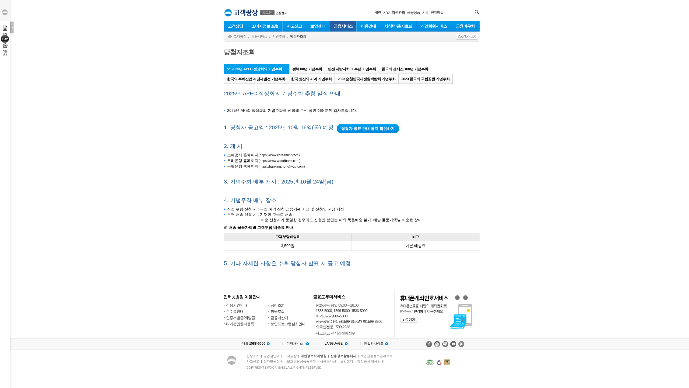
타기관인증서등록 (240, 324)
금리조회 (277, 305)
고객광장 (240, 36)
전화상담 (323, 305)
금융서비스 (343, 26)
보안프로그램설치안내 (287, 324)
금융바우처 (465, 26)
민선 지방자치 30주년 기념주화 (352, 69)
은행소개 (253, 356)
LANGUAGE (334, 343)
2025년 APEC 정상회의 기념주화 (256, 69)
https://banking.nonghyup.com (282, 166)
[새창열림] (429, 344)
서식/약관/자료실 (398, 26)
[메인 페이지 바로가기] (228, 13)
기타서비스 (295, 343)
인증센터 (281, 13)
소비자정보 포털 (265, 26)
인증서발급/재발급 (240, 318)
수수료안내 (235, 311)
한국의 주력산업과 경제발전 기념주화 (256, 79)
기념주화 (278, 36)
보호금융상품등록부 (301, 361)
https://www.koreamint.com (279, 155)
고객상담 (235, 26)
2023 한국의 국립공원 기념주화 (425, 79)
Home (230, 36)
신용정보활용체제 (343, 356)
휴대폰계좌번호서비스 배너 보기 (457, 297)
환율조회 (277, 311)
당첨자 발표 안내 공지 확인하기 (368, 128)
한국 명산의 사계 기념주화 (311, 79)
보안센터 (317, 26)
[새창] (430, 362)
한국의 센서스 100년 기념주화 (405, 69)
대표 (253, 343)
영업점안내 (271, 356)
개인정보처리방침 (313, 356)
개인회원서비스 (434, 26)
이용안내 (368, 26)
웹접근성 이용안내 (370, 361)
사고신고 (294, 26)
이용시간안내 (236, 305)
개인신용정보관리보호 (376, 356)
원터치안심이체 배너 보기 (465, 297)
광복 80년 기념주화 (307, 69)
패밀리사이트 (374, 343)
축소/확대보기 (467, 37)
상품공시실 (328, 361)
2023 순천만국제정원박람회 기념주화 (367, 79)
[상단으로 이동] (5, 38)
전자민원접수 (273, 361)
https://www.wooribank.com (279, 161)
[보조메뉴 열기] (12, 27)
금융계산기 (279, 318)
